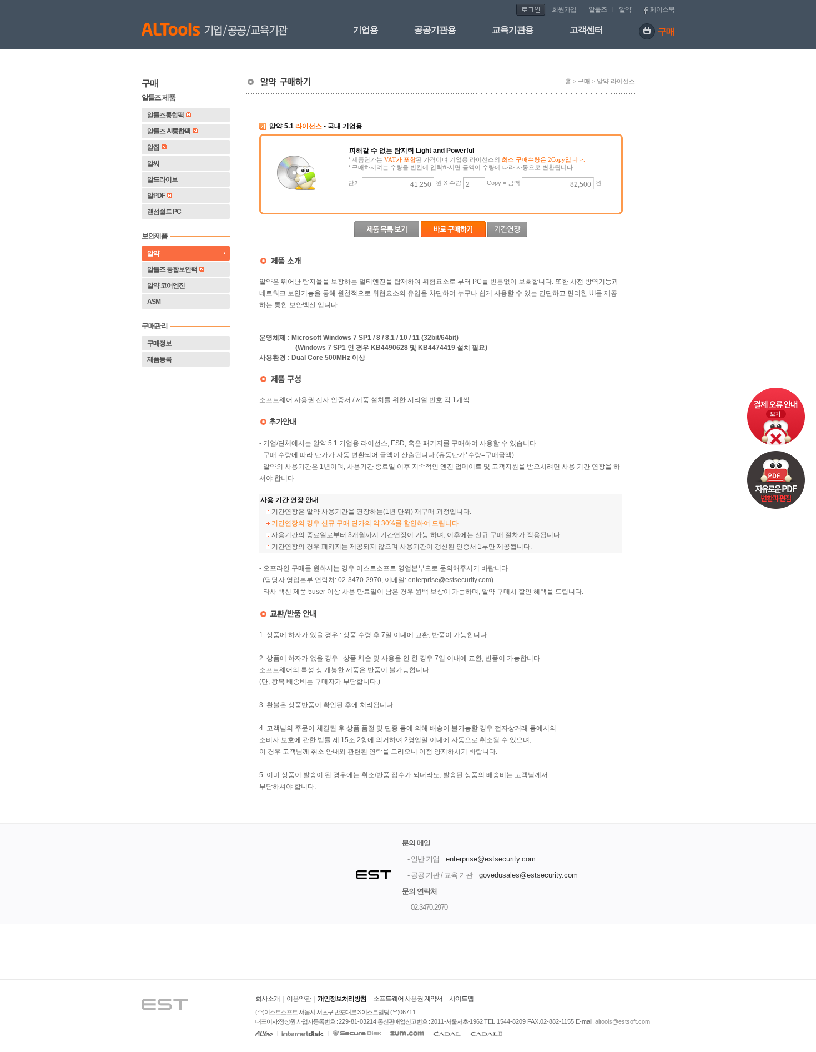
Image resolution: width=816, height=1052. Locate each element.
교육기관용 (512, 29)
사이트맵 (461, 999)
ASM (153, 301)
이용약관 (298, 999)
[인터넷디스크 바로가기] (302, 1033)
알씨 (153, 163)
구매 (666, 31)
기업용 (365, 29)
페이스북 (662, 9)
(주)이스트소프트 (276, 1012)
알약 (625, 9)
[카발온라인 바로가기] (447, 1033)
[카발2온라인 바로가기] (486, 1033)
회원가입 (564, 9)
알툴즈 (597, 9)
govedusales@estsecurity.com (528, 875)
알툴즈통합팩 (165, 115)
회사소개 (267, 999)
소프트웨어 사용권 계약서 (407, 999)
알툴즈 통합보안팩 (172, 269)
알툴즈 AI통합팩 (168, 131)
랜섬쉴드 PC (164, 212)
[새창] (175, 991)
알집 (153, 147)
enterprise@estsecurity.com (491, 859)
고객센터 (586, 29)
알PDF (156, 195)
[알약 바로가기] (264, 1033)
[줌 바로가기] (407, 1033)
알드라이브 (162, 179)
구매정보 (159, 343)
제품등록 (159, 359)
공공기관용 (435, 29)
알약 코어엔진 (166, 285)
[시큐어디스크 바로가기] (357, 1033)
